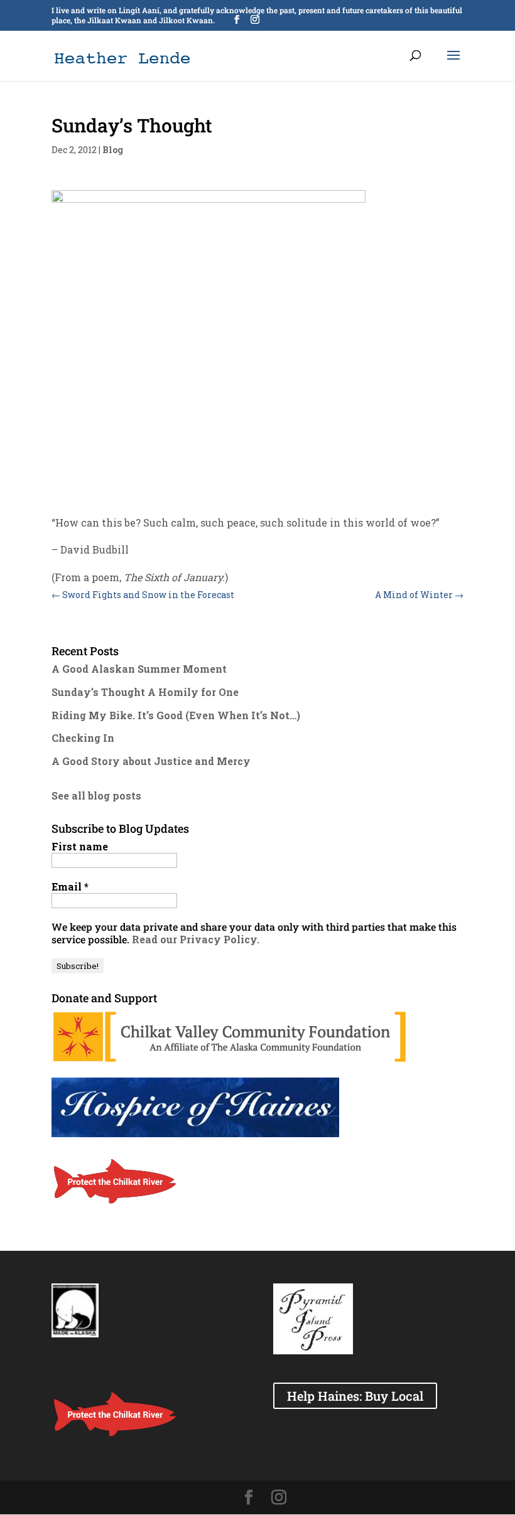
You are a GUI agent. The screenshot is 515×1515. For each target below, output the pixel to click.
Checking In (83, 737)
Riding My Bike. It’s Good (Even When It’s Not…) (176, 715)
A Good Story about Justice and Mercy (151, 761)
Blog (112, 150)
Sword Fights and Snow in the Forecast (143, 595)
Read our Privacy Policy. (195, 939)
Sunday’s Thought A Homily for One (145, 692)
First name (80, 846)
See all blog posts (96, 795)
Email (70, 887)
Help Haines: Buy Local (355, 1396)
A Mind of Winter (419, 595)
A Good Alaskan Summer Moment (139, 668)
